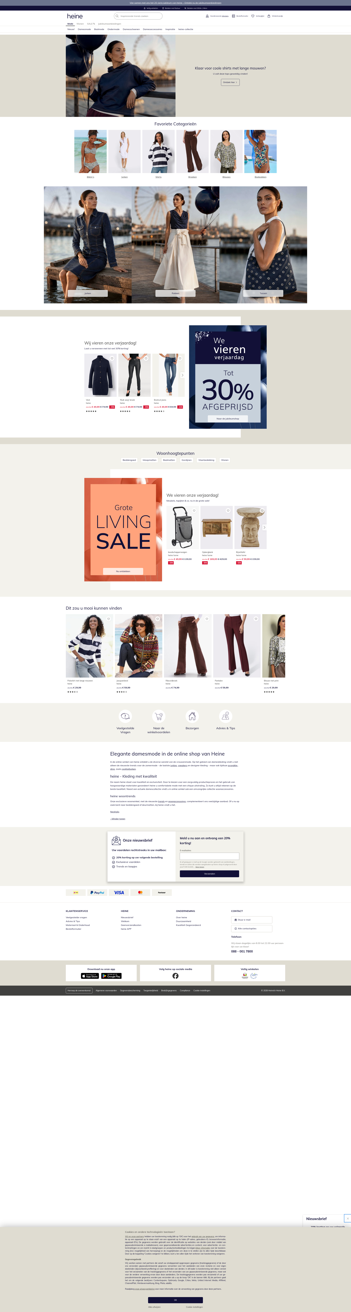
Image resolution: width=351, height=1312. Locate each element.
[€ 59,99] (138, 646)
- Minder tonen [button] (117, 818)
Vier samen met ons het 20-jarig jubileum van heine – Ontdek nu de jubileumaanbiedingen (175, 2)
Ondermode (113, 29)
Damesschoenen (131, 29)
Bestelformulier (73, 929)
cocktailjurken (129, 769)
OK (175, 1300)
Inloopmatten (149, 460)
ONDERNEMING (185, 911)
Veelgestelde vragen (76, 917)
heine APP (126, 929)
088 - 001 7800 (242, 951)
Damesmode (84, 29)
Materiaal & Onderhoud (78, 925)
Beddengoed (129, 460)
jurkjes (173, 765)
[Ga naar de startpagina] (75, 16)
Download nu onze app (101, 969)
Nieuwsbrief (127, 917)
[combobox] (144, 16)
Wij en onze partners (134, 1236)
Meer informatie (203, 1248)
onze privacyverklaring (145, 1289)
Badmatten (169, 460)
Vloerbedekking (206, 460)
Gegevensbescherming (130, 990)
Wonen (80, 23)
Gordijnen (187, 460)
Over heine (181, 917)
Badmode (99, 29)
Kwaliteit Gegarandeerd (188, 925)
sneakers (182, 765)
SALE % (91, 23)
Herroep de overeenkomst (79, 990)
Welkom (125, 921)
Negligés (114, 811)
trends (161, 801)
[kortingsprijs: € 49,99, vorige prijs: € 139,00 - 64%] (182, 527)
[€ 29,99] (89, 646)
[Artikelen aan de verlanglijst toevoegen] (112, 358)
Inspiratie (170, 29)
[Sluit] (348, 1218)
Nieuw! (71, 29)
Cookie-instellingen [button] (201, 990)
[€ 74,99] (187, 646)
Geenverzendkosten (131, 925)
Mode (70, 23)
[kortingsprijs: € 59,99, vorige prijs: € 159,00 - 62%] (250, 527)
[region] (175, 1269)
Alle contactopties (247, 928)
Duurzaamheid (183, 921)
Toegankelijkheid (150, 990)
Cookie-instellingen (194, 1307)
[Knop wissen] (159, 16)
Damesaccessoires (152, 29)
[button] (182, 375)
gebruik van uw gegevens (203, 1236)
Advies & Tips (73, 921)
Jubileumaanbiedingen (109, 23)
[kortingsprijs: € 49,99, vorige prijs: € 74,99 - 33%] (100, 375)
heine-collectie (185, 29)
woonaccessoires (177, 801)
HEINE (124, 911)
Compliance (185, 990)
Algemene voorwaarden (106, 990)
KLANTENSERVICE (77, 911)
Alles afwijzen (154, 1307)
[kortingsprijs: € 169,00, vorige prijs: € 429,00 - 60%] (216, 527)
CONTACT (237, 911)
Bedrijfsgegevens (169, 990)
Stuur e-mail (244, 920)
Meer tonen (200, 867)
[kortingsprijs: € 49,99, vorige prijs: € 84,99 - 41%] (168, 375)
